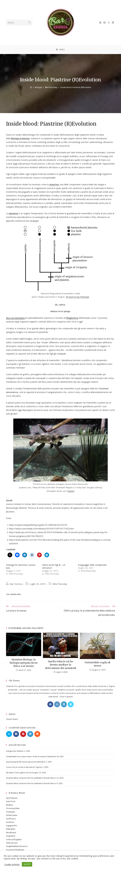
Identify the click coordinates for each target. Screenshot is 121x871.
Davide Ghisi (15, 594)
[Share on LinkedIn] (30, 734)
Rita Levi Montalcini (15, 318)
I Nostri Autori (12, 719)
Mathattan (10, 829)
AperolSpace (12, 798)
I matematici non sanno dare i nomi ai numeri (26, 756)
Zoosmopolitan (13, 808)
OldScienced (11, 842)
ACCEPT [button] (27, 864)
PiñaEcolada (11, 815)
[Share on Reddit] (37, 734)
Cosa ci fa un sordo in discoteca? (20, 767)
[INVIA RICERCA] (29, 23)
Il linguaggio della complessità (92, 564)
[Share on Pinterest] (23, 734)
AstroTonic (10, 801)
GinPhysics (11, 818)
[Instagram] (57, 704)
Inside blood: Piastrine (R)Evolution (75, 87)
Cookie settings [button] (12, 864)
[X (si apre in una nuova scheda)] (100, 23)
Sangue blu (11, 751)
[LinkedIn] (64, 704)
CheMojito (10, 811)
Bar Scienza (16, 584)
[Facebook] (50, 704)
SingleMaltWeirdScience (17, 846)
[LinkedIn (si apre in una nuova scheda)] (113, 23)
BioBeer (9, 805)
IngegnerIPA (11, 825)
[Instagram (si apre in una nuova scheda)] (109, 23)
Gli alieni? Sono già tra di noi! (19, 772)
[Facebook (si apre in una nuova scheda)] (104, 23)
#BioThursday (60, 584)
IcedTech (10, 822)
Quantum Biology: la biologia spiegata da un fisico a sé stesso (23, 663)
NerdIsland (11, 832)
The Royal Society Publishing (77, 297)
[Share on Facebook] (16, 734)
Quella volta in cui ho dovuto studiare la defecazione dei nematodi (60, 664)
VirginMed (10, 836)
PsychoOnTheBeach (15, 849)
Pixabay (70, 491)
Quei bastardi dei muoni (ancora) (20, 761)
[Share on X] (9, 734)
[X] (71, 704)
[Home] (31, 87)
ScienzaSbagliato (14, 839)
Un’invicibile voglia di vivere (97, 664)
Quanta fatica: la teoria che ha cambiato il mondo (28, 778)
